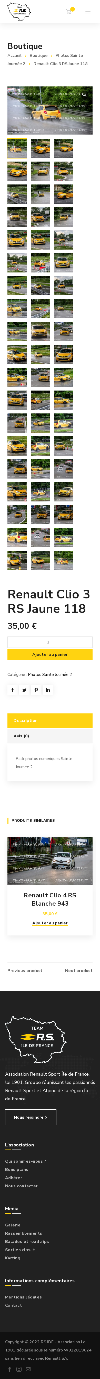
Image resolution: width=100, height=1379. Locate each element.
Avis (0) (21, 736)
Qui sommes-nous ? (25, 1161)
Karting (13, 1258)
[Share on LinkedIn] (48, 690)
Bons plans (16, 1169)
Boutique (38, 55)
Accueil (14, 55)
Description (25, 720)
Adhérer (13, 1178)
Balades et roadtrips (27, 1241)
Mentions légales (23, 1297)
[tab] (50, 720)
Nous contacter (21, 1186)
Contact (13, 1305)
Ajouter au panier (49, 654)
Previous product (24, 971)
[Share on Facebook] (12, 690)
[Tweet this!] (24, 690)
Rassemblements (23, 1233)
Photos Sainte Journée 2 (50, 674)
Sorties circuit (20, 1250)
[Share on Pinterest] (36, 690)
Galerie (13, 1225)
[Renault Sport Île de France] (19, 11)
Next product (79, 971)
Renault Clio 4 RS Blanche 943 (50, 899)
